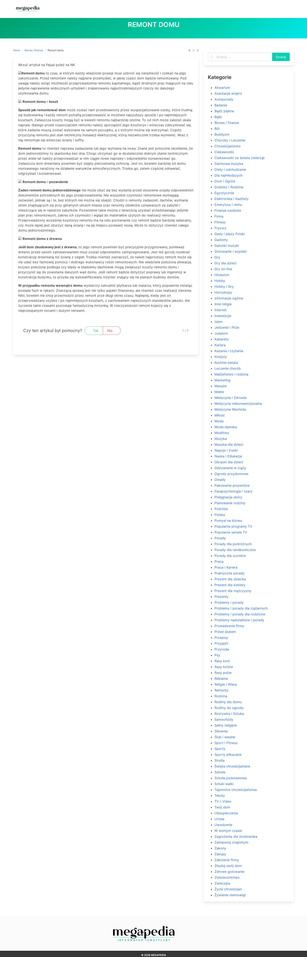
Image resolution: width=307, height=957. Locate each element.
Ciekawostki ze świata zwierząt (239, 158)
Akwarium (222, 87)
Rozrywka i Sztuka (229, 713)
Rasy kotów (223, 667)
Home (16, 50)
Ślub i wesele (224, 737)
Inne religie (223, 304)
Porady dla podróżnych (233, 544)
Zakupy (220, 854)
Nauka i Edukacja (228, 456)
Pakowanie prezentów (232, 485)
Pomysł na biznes (228, 520)
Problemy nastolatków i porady (239, 620)
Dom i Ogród (224, 181)
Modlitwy (221, 433)
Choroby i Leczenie (229, 140)
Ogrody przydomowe (231, 474)
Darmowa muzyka (228, 164)
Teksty (219, 795)
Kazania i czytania (228, 351)
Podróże (221, 509)
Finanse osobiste (227, 210)
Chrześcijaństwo (227, 146)
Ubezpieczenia (226, 813)
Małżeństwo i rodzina (231, 374)
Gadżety (221, 240)
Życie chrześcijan (228, 889)
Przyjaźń (221, 643)
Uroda (219, 819)
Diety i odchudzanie (230, 169)
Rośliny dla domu (228, 702)
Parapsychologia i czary (233, 491)
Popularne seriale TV (230, 532)
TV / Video (222, 801)
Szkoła (219, 772)
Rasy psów (223, 673)
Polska (219, 515)
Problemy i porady (229, 602)
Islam (218, 321)
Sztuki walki (223, 784)
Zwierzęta (222, 883)
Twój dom (222, 807)
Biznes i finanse (34, 50)
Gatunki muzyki (226, 245)
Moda (218, 421)
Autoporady (223, 99)
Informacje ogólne (228, 298)
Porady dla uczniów (230, 556)
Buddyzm (221, 134)
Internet (220, 310)
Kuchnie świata (226, 362)
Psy (217, 655)
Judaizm (221, 333)
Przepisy (221, 637)
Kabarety (221, 339)
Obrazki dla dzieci (228, 462)
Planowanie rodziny (229, 503)
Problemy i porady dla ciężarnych (241, 608)
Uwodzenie (223, 825)
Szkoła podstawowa (230, 778)
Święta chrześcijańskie (232, 766)
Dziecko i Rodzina (228, 187)
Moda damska (225, 427)
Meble (219, 392)
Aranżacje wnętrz (228, 93)
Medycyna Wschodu (230, 409)
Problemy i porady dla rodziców (239, 614)
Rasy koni (222, 661)
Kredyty (220, 357)
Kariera (220, 345)
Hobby (219, 281)
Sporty (219, 749)
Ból (216, 128)
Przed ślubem (225, 632)
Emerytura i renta (228, 204)
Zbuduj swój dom (228, 866)
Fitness (220, 222)
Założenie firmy (226, 860)
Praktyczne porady (229, 573)
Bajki (218, 117)
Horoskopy (223, 292)
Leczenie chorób (227, 368)
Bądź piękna (224, 111)
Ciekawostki (224, 152)
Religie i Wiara (225, 684)
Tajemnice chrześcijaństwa (235, 790)
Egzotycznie (224, 193)
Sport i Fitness (225, 743)
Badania (220, 105)
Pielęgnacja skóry (228, 497)
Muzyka (220, 439)
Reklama (221, 678)
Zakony (220, 848)
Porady (220, 538)
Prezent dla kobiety (229, 585)
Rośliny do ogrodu (229, 708)
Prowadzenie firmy (229, 626)
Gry (217, 257)
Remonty (221, 690)
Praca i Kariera (225, 567)
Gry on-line (223, 269)
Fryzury (220, 228)
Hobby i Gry (224, 286)
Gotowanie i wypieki (230, 251)
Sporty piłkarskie (227, 754)
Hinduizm (221, 275)
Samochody (223, 719)
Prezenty (221, 596)
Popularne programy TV (233, 526)
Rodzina (220, 696)
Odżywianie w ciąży (230, 468)
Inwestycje (222, 316)
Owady (220, 479)
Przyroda (221, 649)
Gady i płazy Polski (229, 234)
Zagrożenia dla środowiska (235, 836)
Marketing (222, 380)
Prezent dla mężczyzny (232, 591)
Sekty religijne (225, 725)
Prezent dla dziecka (230, 579)
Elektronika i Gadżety (231, 199)
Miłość (219, 415)
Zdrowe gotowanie (229, 871)
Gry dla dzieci (225, 263)
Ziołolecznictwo (227, 877)
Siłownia (221, 731)
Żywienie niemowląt (230, 895)
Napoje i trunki (226, 450)
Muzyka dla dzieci (228, 444)
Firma (218, 216)
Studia (219, 760)
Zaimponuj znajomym (231, 842)
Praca (218, 561)
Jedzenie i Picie (226, 327)
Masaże (220, 386)
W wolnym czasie (228, 830)
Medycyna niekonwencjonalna (238, 403)
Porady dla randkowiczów (235, 550)
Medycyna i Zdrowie (230, 398)
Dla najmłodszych (228, 175)
